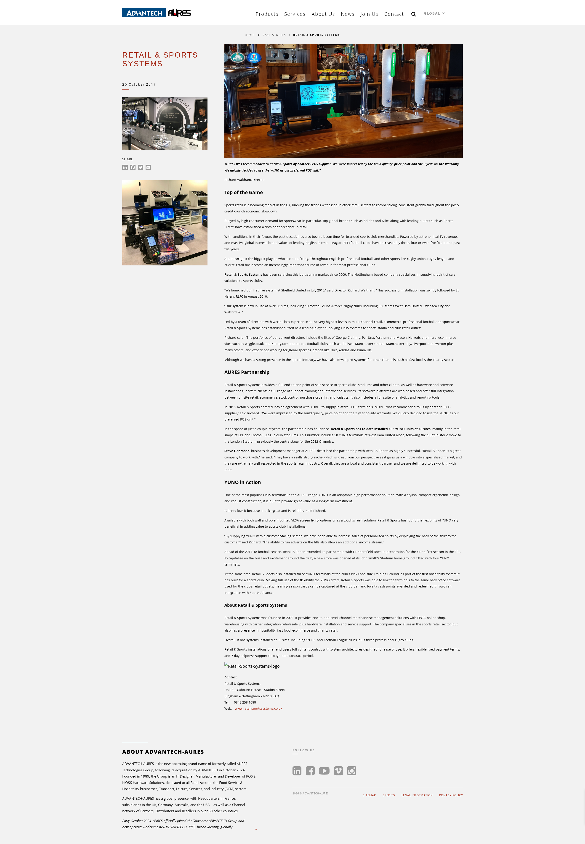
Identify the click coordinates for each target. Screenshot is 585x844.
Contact (394, 14)
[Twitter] (140, 168)
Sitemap (369, 795)
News (348, 14)
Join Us (369, 14)
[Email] (148, 168)
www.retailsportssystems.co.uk (258, 708)
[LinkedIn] (125, 168)
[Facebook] (133, 168)
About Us (323, 14)
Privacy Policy (451, 795)
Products (267, 14)
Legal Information (417, 795)
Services (295, 14)
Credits (389, 795)
